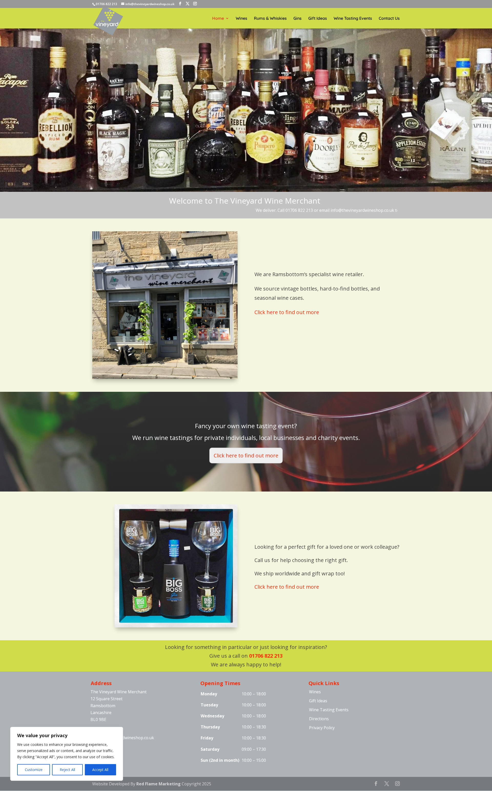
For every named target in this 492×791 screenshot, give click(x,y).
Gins (297, 18)
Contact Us (389, 18)
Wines (241, 18)
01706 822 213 (266, 655)
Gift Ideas (317, 18)
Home (218, 18)
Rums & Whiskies (270, 18)
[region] (66, 754)
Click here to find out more (286, 312)
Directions (319, 719)
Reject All (67, 769)
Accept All (100, 769)
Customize (34, 769)
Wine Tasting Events (353, 18)
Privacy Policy (322, 727)
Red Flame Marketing (158, 784)
